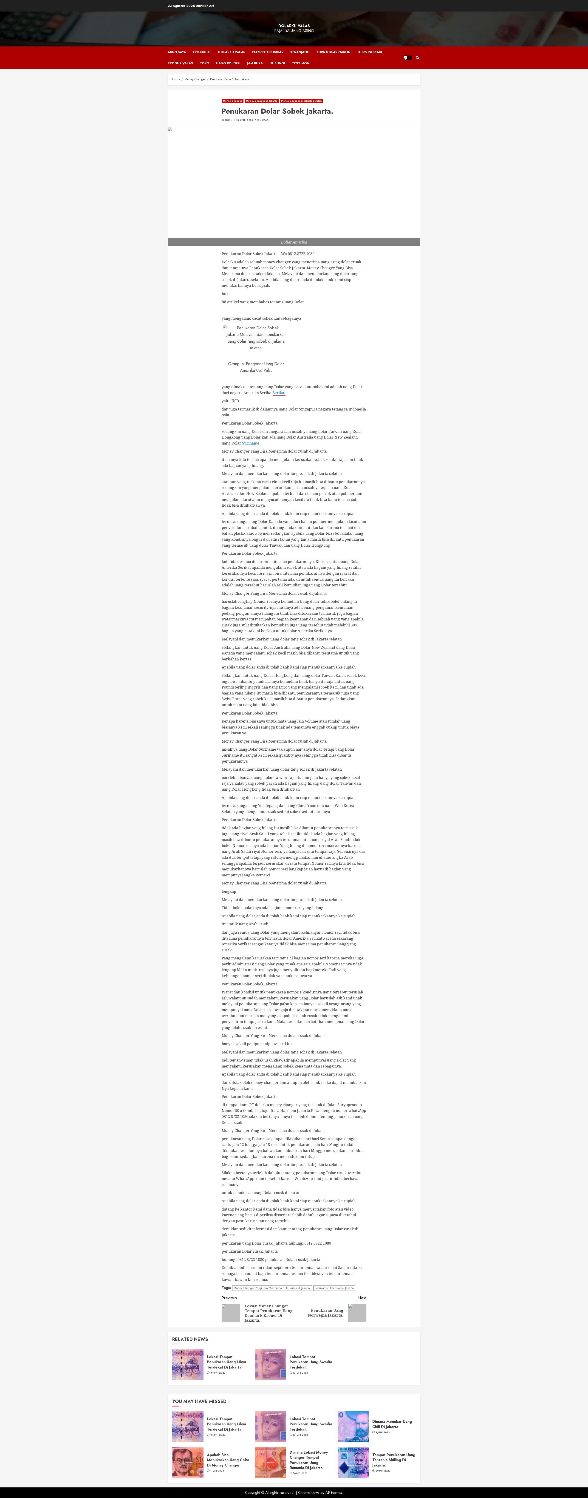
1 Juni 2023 (217, 1470)
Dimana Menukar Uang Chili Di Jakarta (392, 1424)
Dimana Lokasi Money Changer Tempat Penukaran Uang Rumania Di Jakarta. (309, 1460)
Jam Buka (255, 63)
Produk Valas (180, 63)
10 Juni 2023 (218, 1373)
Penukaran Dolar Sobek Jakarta (334, 1288)
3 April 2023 (245, 120)
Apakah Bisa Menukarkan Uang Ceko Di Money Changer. (228, 1460)
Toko (204, 63)
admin (229, 120)
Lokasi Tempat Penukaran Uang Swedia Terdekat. (311, 1362)
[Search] (417, 57)
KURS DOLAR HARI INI (334, 52)
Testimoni (301, 63)
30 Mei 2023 (300, 1473)
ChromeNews (308, 1492)
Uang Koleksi (228, 63)
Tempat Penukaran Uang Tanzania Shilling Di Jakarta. (393, 1460)
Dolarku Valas (294, 26)
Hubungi (277, 63)
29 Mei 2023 (383, 1470)
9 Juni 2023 (383, 1432)
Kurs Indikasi (370, 52)
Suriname (250, 443)
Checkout (202, 52)
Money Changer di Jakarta (261, 101)
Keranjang (300, 52)
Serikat (279, 392)
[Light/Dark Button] (407, 57)
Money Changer (232, 101)
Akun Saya (177, 52)
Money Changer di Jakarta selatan (301, 101)
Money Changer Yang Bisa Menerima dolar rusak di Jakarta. (272, 1288)
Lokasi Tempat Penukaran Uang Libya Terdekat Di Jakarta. (226, 1362)
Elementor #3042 (267, 52)
